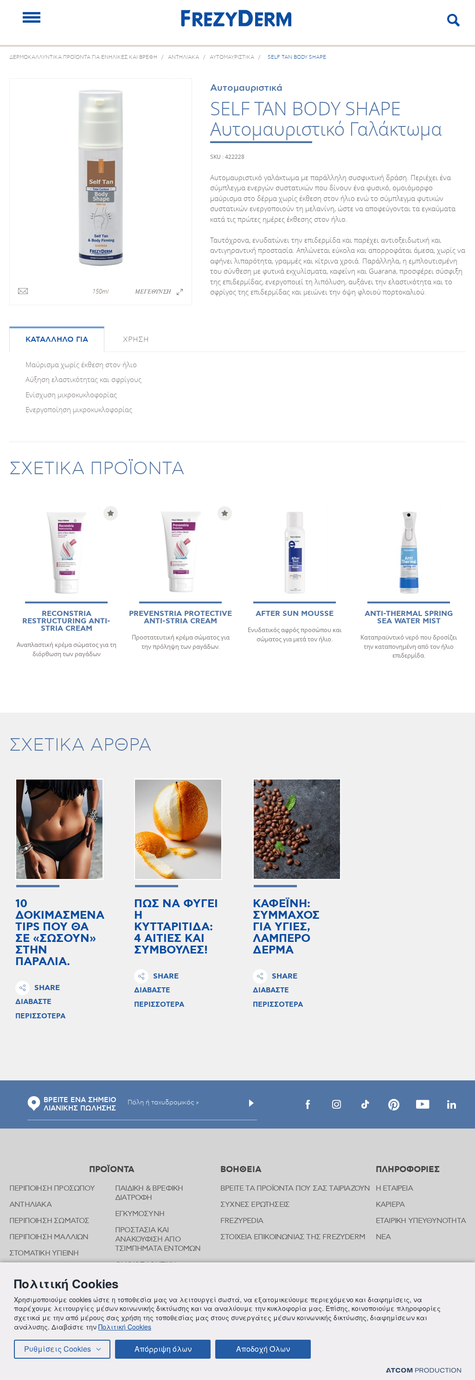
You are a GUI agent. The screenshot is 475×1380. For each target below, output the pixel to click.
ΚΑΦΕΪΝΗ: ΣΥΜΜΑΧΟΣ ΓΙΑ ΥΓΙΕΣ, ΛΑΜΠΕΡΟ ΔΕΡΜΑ (286, 927)
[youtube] (422, 1104)
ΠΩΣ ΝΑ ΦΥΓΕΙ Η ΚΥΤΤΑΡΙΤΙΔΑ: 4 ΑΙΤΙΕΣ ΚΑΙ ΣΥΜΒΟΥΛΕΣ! (176, 927)
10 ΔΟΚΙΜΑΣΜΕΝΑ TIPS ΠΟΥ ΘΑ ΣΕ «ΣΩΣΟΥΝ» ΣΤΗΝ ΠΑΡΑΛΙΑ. (59, 933)
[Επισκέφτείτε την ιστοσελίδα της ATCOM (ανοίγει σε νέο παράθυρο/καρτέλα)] (423, 1370)
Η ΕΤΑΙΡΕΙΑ (394, 1188)
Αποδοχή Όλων (263, 1348)
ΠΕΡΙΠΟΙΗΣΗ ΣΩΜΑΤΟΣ (49, 1221)
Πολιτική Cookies (124, 1326)
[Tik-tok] (365, 1104)
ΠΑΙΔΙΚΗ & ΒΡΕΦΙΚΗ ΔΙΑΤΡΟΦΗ (149, 1193)
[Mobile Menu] (31, 17)
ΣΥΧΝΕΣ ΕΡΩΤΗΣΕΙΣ (254, 1204)
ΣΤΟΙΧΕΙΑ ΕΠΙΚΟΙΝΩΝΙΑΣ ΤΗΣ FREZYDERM (292, 1237)
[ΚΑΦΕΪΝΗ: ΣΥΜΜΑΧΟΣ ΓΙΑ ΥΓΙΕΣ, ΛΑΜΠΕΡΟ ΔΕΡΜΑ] (297, 829)
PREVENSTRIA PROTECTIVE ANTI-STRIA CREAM (180, 617)
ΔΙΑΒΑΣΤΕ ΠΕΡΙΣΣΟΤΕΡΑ (40, 1009)
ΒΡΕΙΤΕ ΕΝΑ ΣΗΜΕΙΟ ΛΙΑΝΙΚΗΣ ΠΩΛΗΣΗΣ (80, 1104)
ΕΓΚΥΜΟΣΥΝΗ (139, 1214)
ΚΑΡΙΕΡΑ (390, 1204)
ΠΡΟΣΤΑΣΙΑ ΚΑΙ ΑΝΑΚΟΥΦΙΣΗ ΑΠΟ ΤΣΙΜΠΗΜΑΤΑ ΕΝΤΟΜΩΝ (158, 1239)
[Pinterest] (394, 1104)
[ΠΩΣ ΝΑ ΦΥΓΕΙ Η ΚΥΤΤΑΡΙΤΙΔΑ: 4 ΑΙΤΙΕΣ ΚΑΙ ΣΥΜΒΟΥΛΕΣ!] (178, 829)
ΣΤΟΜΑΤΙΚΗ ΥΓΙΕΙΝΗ (43, 1253)
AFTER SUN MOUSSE (295, 614)
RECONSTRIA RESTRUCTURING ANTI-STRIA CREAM (66, 621)
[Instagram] (336, 1104)
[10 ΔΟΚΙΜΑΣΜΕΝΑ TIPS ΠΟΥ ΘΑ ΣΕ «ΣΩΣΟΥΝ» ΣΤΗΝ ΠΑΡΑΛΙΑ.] (59, 829)
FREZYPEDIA (241, 1221)
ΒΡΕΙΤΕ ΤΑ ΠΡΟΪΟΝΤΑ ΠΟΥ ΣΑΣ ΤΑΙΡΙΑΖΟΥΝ (295, 1188)
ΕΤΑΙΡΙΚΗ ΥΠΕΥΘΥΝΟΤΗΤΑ (421, 1221)
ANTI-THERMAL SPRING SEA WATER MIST (409, 617)
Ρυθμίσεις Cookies (57, 1348)
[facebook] (307, 1104)
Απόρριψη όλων (163, 1348)
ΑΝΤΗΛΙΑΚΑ (30, 1204)
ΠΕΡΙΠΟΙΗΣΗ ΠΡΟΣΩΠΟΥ (52, 1188)
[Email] (23, 291)
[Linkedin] (451, 1104)
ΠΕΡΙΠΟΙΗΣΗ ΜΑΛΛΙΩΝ (49, 1237)
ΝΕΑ (383, 1237)
